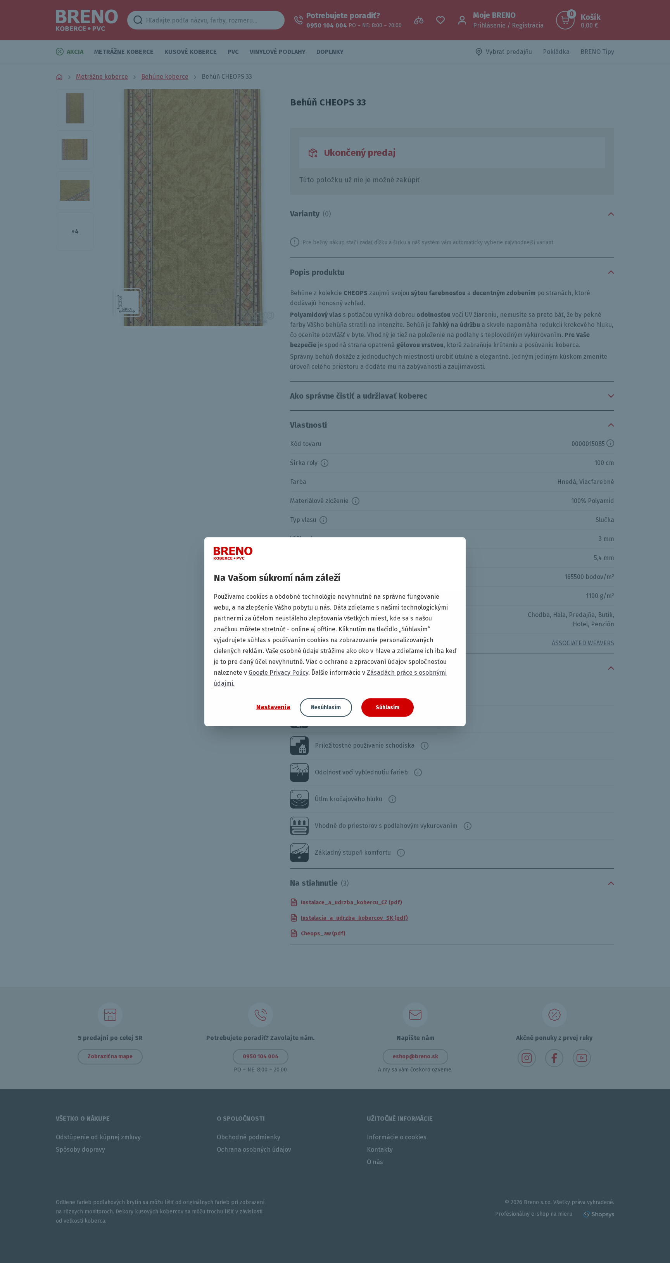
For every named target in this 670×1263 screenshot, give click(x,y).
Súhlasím (387, 707)
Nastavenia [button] (273, 707)
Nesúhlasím (326, 707)
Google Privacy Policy (278, 672)
